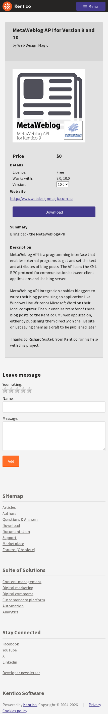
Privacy (95, 704)
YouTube (10, 649)
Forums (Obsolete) (19, 549)
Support (10, 537)
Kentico (30, 704)
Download (54, 212)
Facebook (11, 643)
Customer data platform (24, 599)
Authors (9, 513)
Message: (10, 418)
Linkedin (10, 662)
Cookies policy (15, 710)
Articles (9, 507)
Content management (22, 581)
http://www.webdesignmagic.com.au (41, 198)
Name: (8, 398)
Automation (13, 605)
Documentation (16, 531)
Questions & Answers (20, 519)
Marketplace (13, 543)
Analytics (10, 611)
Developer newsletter (21, 672)
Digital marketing (18, 587)
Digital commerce (18, 593)
